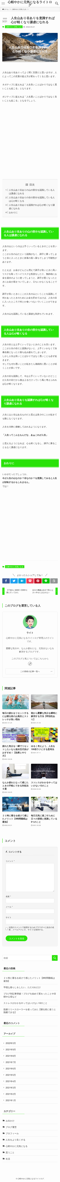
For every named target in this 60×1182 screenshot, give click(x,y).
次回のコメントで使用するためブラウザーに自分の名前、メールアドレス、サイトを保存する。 (31, 928)
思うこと (10, 1152)
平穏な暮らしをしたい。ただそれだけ (22, 987)
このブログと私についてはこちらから (30, 658)
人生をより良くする (15, 1139)
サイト (8, 917)
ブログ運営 (11, 1126)
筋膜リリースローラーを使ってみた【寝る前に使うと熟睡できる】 (29, 1011)
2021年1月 (11, 1100)
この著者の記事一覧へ (30, 671)
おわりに (13, 212)
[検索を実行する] (55, 958)
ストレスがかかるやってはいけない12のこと (25, 1002)
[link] (30, 664)
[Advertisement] (30, 141)
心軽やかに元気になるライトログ (30, 3)
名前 (8, 896)
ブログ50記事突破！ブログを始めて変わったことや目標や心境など (29, 995)
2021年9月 (11, 1049)
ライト (30, 632)
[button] (56, 3)
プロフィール (12, 1133)
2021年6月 (11, 1068)
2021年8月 (11, 1055)
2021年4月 (11, 1081)
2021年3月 (11, 1087)
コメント (10, 861)
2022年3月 (11, 1043)
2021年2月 (11, 1093)
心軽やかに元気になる (14, 27)
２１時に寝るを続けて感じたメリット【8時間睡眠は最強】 (29, 979)
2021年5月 (11, 1074)
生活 (8, 1158)
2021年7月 (11, 1062)
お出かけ (10, 1120)
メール (9, 906)
